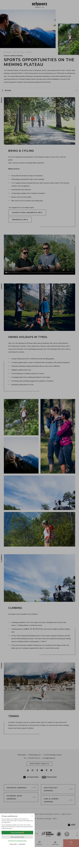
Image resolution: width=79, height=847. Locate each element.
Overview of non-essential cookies (17, 841)
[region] (17, 823)
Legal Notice (22, 844)
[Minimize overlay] (32, 816)
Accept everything (16, 832)
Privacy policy (13, 844)
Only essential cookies (17, 837)
